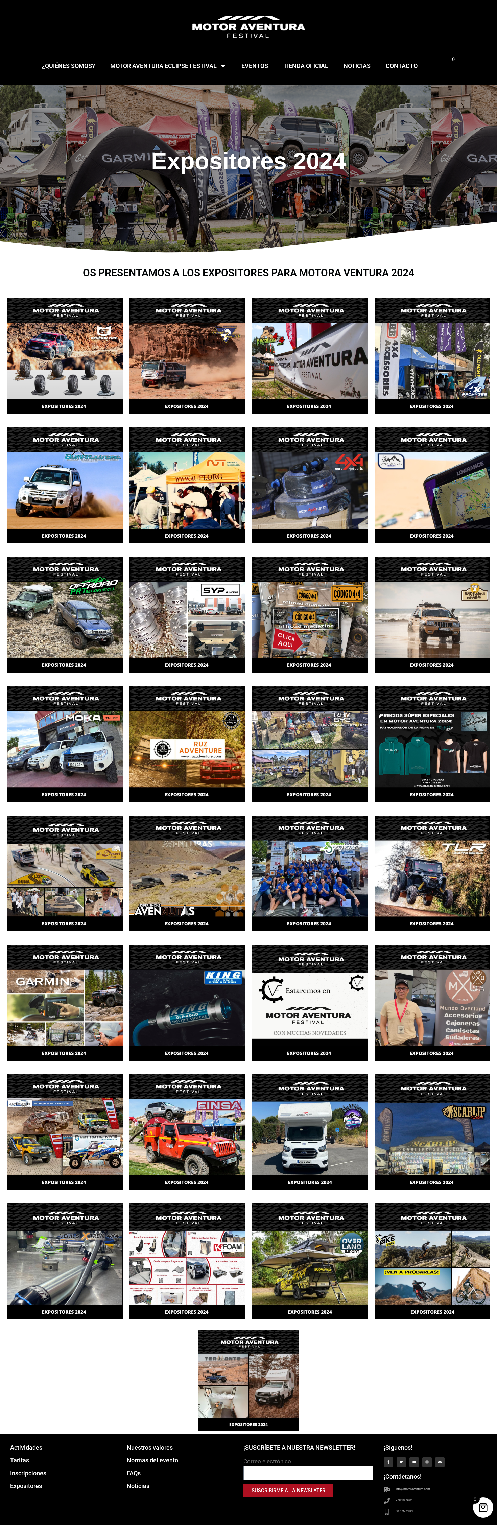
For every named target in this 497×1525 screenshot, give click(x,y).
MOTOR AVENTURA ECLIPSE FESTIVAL (163, 65)
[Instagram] (427, 1462)
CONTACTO (402, 65)
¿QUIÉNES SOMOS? (68, 65)
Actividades (26, 1447)
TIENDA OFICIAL (305, 65)
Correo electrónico (267, 1461)
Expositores (26, 1485)
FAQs (134, 1473)
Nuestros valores (150, 1447)
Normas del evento (152, 1460)
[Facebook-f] (388, 1462)
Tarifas (19, 1460)
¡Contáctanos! (403, 1476)
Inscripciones (28, 1473)
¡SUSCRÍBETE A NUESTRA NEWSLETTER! (299, 1447)
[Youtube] (414, 1462)
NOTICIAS (357, 65)
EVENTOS (254, 65)
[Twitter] (401, 1462)
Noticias (138, 1485)
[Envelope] (440, 1462)
